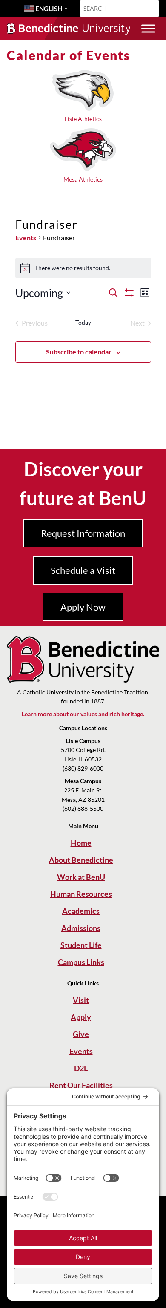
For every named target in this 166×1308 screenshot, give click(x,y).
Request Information (83, 533)
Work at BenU (81, 877)
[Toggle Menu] (148, 29)
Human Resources (81, 894)
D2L (81, 1068)
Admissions (80, 928)
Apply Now (83, 607)
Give (81, 1034)
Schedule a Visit (83, 570)
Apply (81, 1017)
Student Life (81, 945)
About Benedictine (81, 859)
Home (81, 842)
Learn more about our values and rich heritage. (83, 713)
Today (83, 322)
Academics (81, 911)
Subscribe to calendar (79, 352)
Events (25, 237)
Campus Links (81, 962)
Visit (81, 1000)
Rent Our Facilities (81, 1085)
